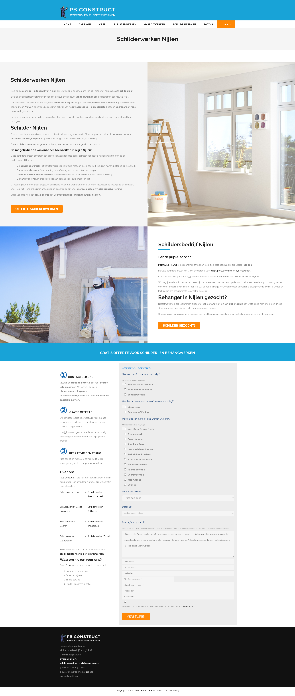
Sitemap (158, 690)
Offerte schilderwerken (36, 209)
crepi (213, 270)
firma (68, 565)
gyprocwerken (243, 270)
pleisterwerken (224, 270)
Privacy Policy (172, 690)
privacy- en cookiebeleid (183, 606)
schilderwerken (68, 663)
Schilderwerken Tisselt (99, 536)
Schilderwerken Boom (71, 492)
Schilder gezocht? (179, 325)
